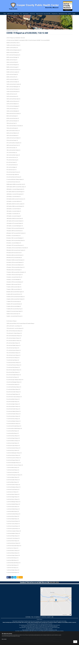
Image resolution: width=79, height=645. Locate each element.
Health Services (10, 13)
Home (5, 13)
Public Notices (16, 13)
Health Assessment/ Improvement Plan (43, 13)
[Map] (56, 601)
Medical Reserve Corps (63, 13)
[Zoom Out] (42, 590)
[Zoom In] (42, 589)
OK (75, 641)
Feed (21, 577)
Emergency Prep (55, 13)
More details (4, 639)
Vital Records (32, 13)
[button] (56, 600)
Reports (69, 13)
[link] (25, 14)
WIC (21, 13)
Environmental (25, 13)
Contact (73, 13)
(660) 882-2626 (54, 582)
